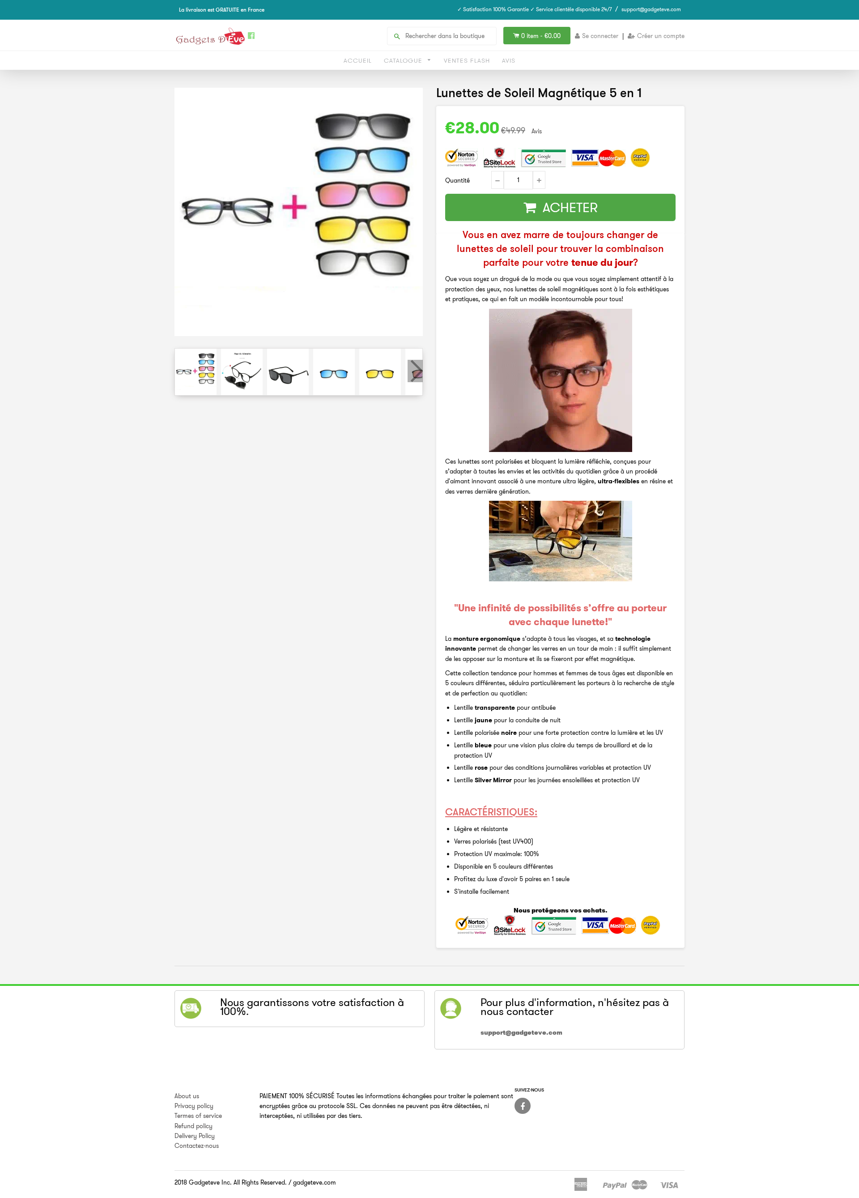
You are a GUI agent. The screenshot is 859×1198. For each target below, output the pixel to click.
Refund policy (193, 1126)
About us (186, 1096)
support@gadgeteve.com (651, 9)
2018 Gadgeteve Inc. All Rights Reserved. (230, 1182)
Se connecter (600, 36)
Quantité (457, 180)
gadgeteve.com (314, 1182)
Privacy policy (193, 1106)
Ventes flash (467, 60)
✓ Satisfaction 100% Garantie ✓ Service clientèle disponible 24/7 (534, 9)
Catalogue (404, 60)
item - (541, 36)
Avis (508, 60)
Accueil (358, 60)
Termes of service (198, 1116)
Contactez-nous (196, 1146)
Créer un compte (661, 36)
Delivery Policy (194, 1136)
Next (415, 371)
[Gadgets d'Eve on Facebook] (523, 1106)
